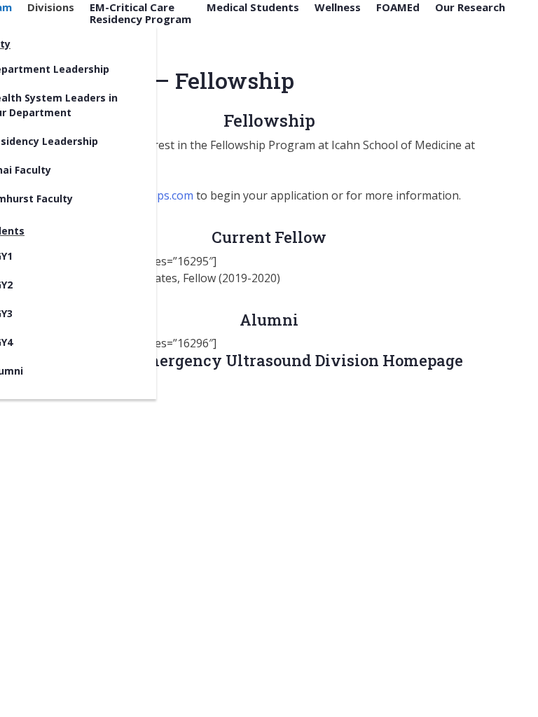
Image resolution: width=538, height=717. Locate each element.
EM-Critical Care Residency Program (140, 13)
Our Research (470, 7)
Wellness (338, 7)
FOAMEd (398, 7)
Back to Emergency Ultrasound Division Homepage (269, 360)
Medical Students (253, 7)
